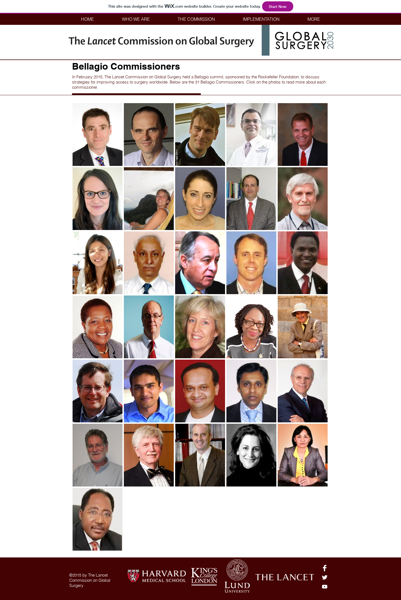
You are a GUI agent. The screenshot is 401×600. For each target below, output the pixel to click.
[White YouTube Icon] (324, 586)
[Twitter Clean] (324, 577)
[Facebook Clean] (324, 568)
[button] (136, 19)
